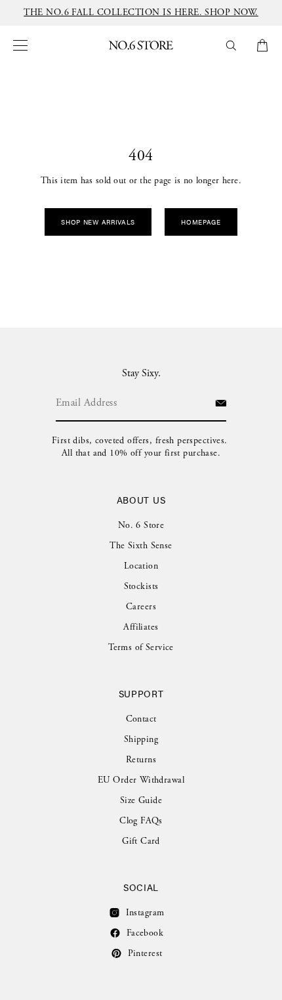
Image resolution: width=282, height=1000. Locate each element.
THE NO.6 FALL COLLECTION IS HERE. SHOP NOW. (141, 12)
